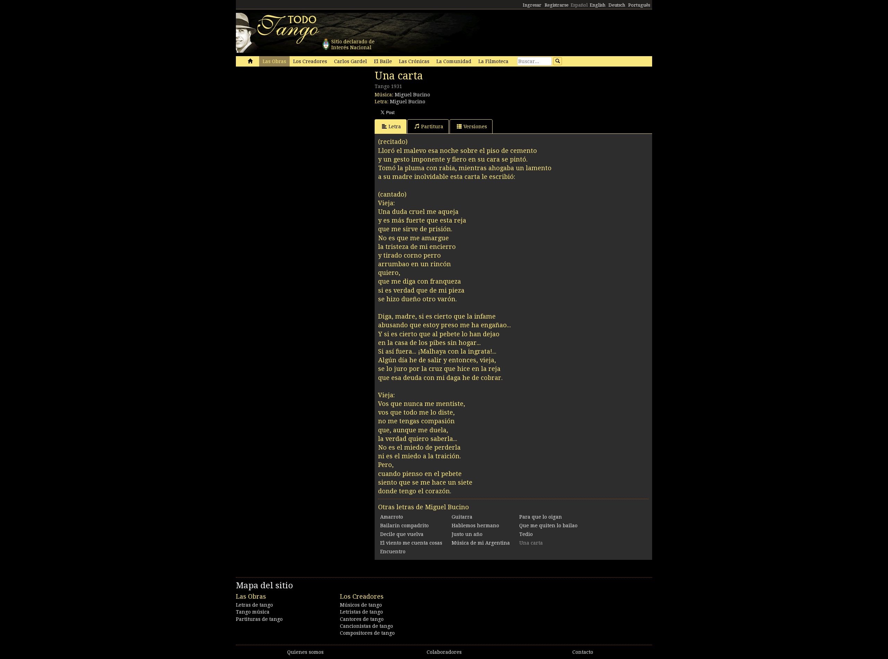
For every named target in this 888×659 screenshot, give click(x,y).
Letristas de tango (361, 612)
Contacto (582, 652)
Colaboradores (444, 652)
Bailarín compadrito (404, 525)
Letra (394, 126)
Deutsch (616, 5)
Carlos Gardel (350, 61)
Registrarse (557, 5)
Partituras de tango (259, 619)
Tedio (526, 534)
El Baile (383, 61)
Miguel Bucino (412, 94)
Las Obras (274, 61)
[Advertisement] (288, 117)
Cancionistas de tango (366, 626)
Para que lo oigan (540, 517)
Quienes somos (305, 652)
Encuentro (392, 551)
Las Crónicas (414, 61)
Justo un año (467, 534)
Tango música (253, 612)
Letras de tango (254, 605)
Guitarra (462, 517)
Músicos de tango (361, 605)
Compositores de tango (367, 633)
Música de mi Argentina (481, 543)
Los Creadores (310, 61)
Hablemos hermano (475, 525)
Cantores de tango (362, 619)
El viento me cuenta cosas (411, 543)
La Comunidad (453, 61)
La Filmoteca (493, 61)
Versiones (475, 126)
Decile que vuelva (402, 534)
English (597, 5)
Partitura (432, 126)
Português (639, 5)
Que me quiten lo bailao (548, 525)
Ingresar (532, 5)
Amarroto (391, 517)
